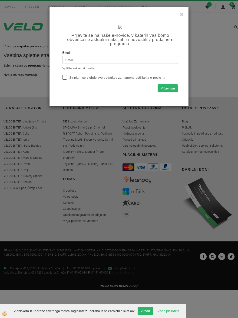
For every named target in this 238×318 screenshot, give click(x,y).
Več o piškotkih (168, 311)
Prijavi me (168, 88)
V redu (145, 311)
